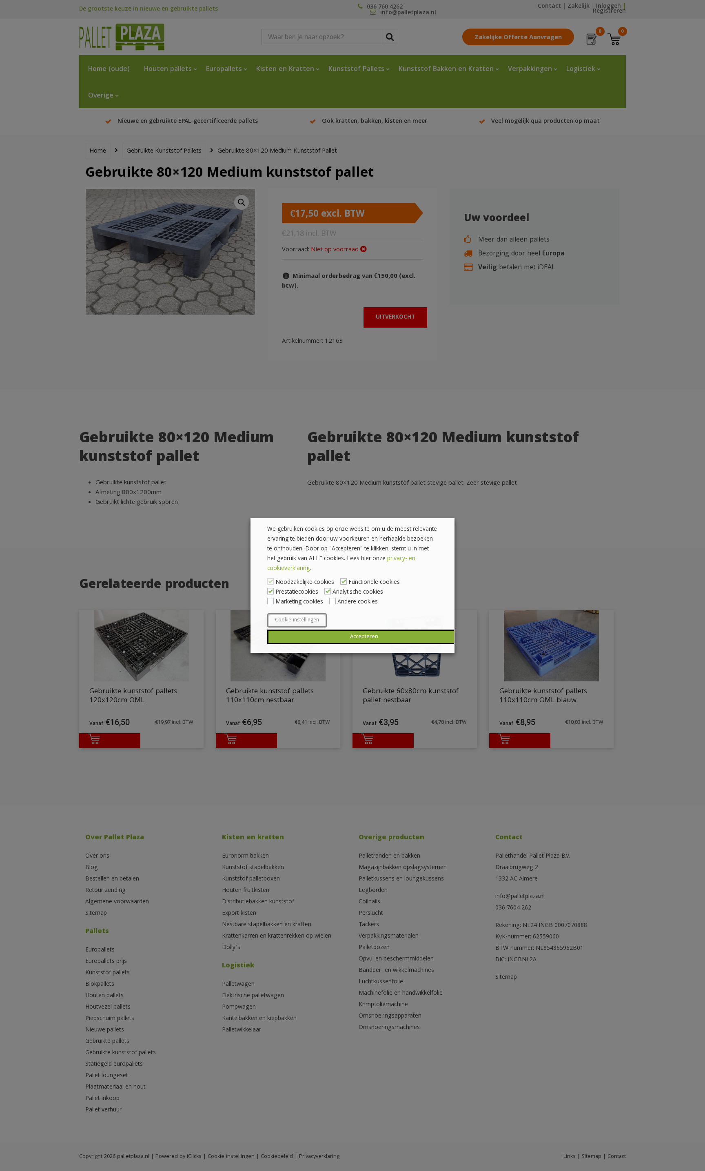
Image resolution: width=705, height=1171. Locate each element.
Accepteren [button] (364, 636)
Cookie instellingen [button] (297, 620)
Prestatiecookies (296, 592)
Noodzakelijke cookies (304, 583)
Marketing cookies (299, 602)
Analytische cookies (358, 592)
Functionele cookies (374, 583)
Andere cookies (357, 602)
